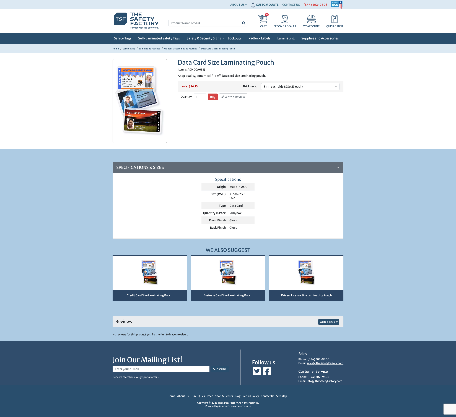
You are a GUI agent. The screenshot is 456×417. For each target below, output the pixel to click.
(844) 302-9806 (315, 4)
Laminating (286, 38)
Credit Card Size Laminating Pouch (149, 295)
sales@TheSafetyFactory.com (325, 363)
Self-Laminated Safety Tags (159, 38)
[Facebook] (267, 373)
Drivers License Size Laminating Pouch (306, 295)
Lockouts (235, 38)
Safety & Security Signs (204, 38)
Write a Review (234, 97)
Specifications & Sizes (140, 167)
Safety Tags (123, 38)
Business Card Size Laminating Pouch (228, 295)
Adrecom (223, 406)
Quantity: (186, 96)
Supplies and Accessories (320, 38)
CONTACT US (291, 4)
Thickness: (250, 86)
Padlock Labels (259, 38)
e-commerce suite (241, 406)
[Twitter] (257, 373)
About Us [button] (237, 4)
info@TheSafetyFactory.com (324, 381)
